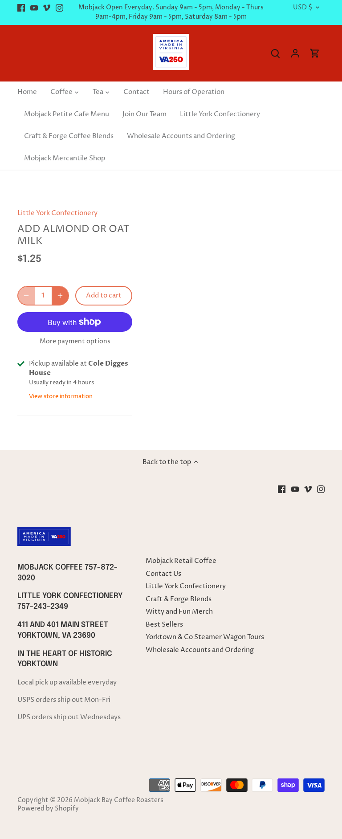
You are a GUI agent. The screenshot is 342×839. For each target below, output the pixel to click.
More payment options (75, 341)
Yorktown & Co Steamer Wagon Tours (205, 637)
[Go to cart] (314, 53)
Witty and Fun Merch (179, 611)
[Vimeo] (46, 7)
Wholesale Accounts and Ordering (200, 650)
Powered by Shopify (48, 809)
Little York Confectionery (57, 213)
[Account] (295, 53)
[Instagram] (59, 7)
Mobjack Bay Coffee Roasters (118, 800)
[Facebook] (21, 7)
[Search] (275, 53)
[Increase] (60, 295)
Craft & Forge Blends (179, 599)
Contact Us (163, 573)
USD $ (302, 8)
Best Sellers (164, 624)
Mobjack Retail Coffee (181, 561)
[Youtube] (34, 7)
